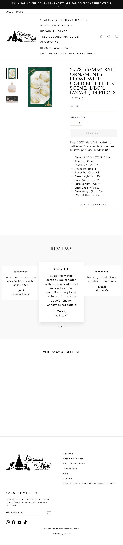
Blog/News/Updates (57, 47)
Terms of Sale (70, 468)
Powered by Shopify (61, 533)
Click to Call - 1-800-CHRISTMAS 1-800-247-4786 (90, 483)
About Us (68, 453)
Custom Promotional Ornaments (68, 53)
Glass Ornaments (55, 25)
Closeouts (49, 42)
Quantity (78, 117)
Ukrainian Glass (54, 31)
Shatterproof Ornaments (62, 19)
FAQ (65, 473)
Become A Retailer (73, 458)
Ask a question (93, 204)
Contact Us (69, 478)
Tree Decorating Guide (59, 36)
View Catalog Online (74, 463)
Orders (9, 11)
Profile (19, 11)
